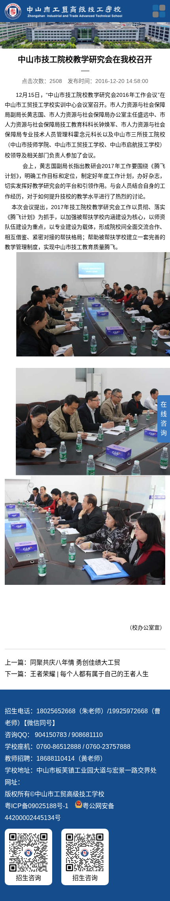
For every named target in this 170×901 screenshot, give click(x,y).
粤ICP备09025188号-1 (36, 806)
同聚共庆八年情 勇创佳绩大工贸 (75, 662)
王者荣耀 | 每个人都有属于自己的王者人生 (89, 674)
